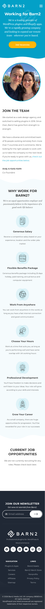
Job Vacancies (22, 45)
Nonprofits (33, 574)
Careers (11, 574)
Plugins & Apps (11, 566)
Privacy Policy (33, 578)
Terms (33, 582)
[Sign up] (36, 514)
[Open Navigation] (41, 6)
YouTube (26, 549)
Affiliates (11, 578)
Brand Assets (33, 566)
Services (11, 570)
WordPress (32, 549)
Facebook (6, 549)
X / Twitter (13, 549)
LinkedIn (19, 549)
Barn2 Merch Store (33, 570)
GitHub (39, 549)
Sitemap (11, 582)
